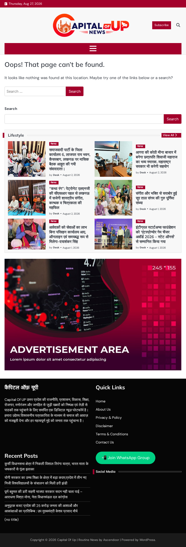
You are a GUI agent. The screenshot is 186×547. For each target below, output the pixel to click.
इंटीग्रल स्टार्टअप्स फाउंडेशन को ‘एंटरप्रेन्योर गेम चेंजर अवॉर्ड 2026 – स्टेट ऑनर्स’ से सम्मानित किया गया (156, 234)
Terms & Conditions (112, 434)
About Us (103, 409)
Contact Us (105, 442)
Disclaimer (104, 426)
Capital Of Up (66, 540)
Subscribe (161, 25)
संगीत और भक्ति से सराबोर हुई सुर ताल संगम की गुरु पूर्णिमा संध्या (156, 198)
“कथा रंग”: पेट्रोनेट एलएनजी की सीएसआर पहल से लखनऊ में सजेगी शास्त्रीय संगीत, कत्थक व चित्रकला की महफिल (69, 198)
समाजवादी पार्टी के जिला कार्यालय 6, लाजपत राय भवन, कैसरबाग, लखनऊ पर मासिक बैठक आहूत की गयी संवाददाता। (69, 159)
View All (168, 135)
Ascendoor (111, 540)
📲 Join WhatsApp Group (125, 457)
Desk (56, 175)
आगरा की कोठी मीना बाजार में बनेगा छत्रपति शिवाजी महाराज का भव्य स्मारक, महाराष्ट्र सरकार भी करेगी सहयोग (156, 159)
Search (11, 108)
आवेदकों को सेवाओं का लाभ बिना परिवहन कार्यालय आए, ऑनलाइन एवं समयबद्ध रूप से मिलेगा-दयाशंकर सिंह (68, 234)
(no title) (12, 519)
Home (100, 401)
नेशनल (54, 143)
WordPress (147, 540)
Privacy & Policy (109, 417)
